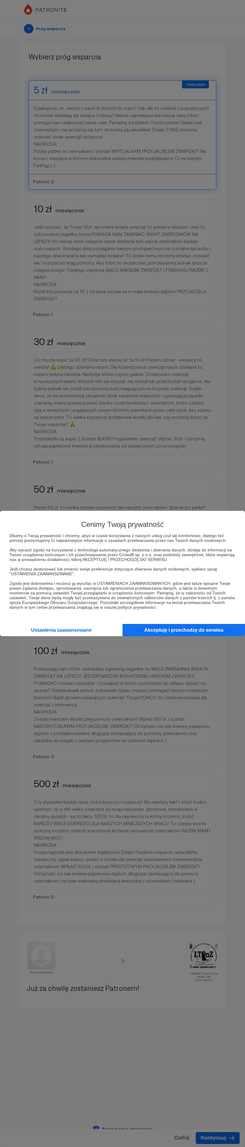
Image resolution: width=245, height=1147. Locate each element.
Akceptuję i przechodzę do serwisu (183, 630)
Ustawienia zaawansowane (61, 630)
